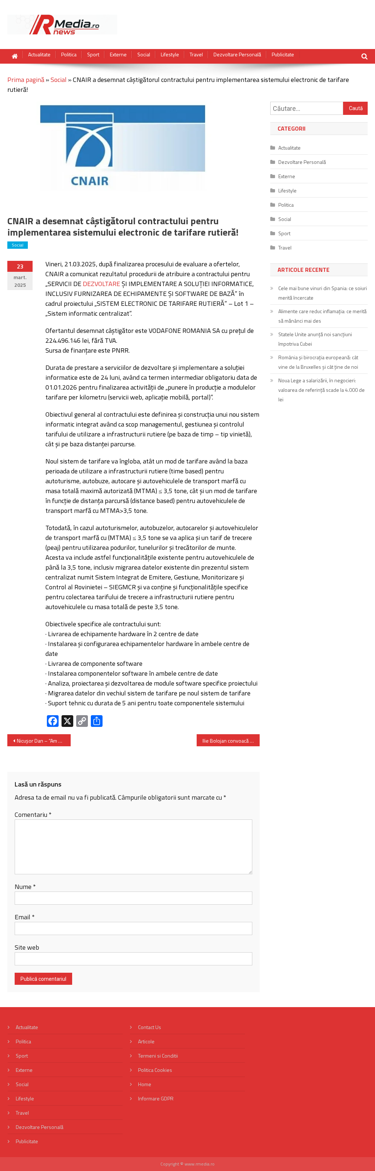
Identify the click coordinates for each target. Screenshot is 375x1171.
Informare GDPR (156, 1098)
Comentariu (33, 814)
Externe (118, 54)
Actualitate (39, 54)
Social (143, 54)
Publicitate (283, 54)
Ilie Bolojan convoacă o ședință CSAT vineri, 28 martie (231, 740)
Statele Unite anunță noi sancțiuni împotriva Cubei (315, 339)
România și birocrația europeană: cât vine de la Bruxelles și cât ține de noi (318, 362)
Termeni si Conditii (158, 1055)
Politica (69, 54)
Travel (196, 54)
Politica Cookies (155, 1070)
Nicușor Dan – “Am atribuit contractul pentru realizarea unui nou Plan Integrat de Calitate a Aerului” (43, 740)
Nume (25, 887)
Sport (93, 54)
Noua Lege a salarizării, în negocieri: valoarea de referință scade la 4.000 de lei (321, 389)
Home (144, 1084)
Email (25, 917)
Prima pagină (25, 80)
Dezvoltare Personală (237, 54)
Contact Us (149, 1027)
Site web (27, 947)
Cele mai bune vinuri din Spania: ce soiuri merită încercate (322, 292)
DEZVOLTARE (101, 284)
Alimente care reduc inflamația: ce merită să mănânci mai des (322, 315)
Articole (146, 1041)
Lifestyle (170, 54)
